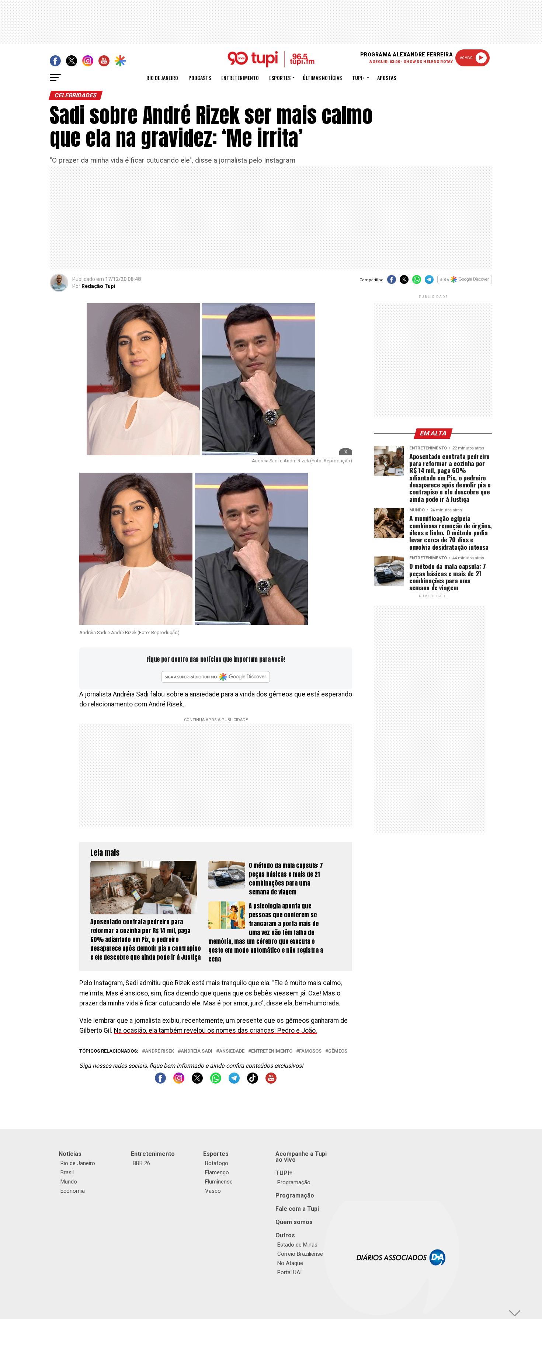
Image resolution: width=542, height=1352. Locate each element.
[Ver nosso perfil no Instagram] (178, 1081)
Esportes (280, 77)
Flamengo (217, 1172)
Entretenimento (240, 77)
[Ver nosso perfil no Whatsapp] (215, 1081)
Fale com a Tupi (297, 1208)
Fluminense (219, 1181)
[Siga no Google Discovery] (464, 283)
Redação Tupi (98, 286)
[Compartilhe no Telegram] (429, 281)
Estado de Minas (297, 1244)
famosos (310, 1051)
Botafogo (216, 1163)
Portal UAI (289, 1272)
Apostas (386, 77)
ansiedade (231, 1051)
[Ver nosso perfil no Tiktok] (252, 1081)
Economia (72, 1191)
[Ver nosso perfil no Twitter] (197, 1081)
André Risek (159, 1051)
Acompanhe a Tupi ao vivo (301, 1156)
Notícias (70, 1153)
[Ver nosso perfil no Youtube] (271, 1081)
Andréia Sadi (196, 1051)
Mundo (68, 1181)
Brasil (67, 1172)
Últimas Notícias (322, 77)
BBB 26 (141, 1163)
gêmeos (337, 1051)
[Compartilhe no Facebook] (391, 281)
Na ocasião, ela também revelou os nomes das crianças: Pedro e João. (215, 1030)
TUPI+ (284, 1173)
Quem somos (294, 1222)
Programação (293, 1182)
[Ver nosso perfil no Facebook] (160, 1081)
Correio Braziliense (300, 1254)
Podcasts (199, 77)
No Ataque (290, 1263)
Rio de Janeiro (162, 77)
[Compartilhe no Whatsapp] (416, 281)
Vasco (213, 1191)
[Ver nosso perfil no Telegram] (234, 1081)
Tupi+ (358, 77)
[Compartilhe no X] (404, 281)
